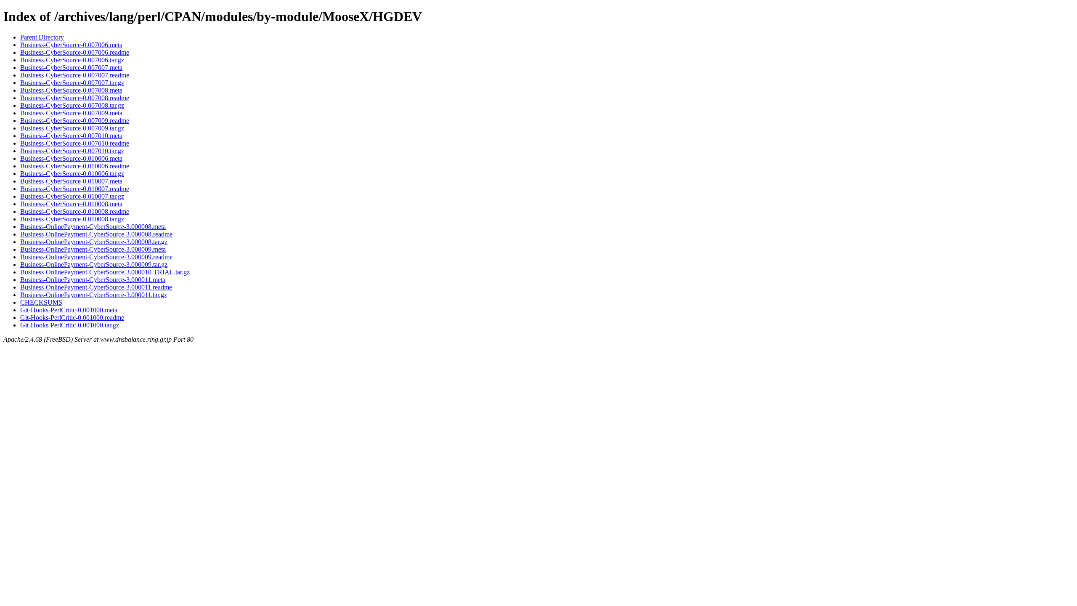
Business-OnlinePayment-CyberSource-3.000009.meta (93, 249)
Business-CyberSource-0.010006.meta (71, 158)
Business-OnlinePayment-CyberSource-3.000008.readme (96, 234)
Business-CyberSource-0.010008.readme (74, 211)
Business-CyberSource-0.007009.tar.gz (72, 128)
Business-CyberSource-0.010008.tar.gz (72, 219)
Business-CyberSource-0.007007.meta (71, 67)
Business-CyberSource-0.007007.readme (74, 75)
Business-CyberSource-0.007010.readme (74, 143)
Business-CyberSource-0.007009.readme (74, 120)
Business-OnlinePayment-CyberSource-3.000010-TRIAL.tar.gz (105, 272)
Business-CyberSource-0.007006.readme (74, 52)
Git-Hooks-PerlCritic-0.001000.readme (72, 317)
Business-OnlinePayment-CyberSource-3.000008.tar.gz (93, 241)
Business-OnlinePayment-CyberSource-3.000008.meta (93, 226)
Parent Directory (42, 37)
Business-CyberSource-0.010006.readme (74, 166)
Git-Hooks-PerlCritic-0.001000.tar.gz (69, 325)
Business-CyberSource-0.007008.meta (71, 90)
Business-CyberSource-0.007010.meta (71, 135)
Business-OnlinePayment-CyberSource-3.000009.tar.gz (93, 264)
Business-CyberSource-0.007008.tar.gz (72, 105)
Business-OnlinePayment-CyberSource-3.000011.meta (92, 279)
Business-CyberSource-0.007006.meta (71, 44)
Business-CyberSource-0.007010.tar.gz (72, 150)
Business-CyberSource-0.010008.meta (71, 203)
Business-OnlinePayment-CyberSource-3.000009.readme (96, 256)
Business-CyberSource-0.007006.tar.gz (72, 60)
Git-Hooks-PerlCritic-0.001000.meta (68, 310)
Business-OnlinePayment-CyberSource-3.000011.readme (96, 287)
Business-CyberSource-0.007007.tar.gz (72, 82)
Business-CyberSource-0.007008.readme (74, 97)
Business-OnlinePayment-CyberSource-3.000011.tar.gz (93, 294)
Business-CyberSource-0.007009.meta (71, 113)
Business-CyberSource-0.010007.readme (74, 188)
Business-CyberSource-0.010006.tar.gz (72, 173)
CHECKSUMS (41, 302)
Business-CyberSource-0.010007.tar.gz (72, 196)
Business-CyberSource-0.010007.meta (71, 181)
